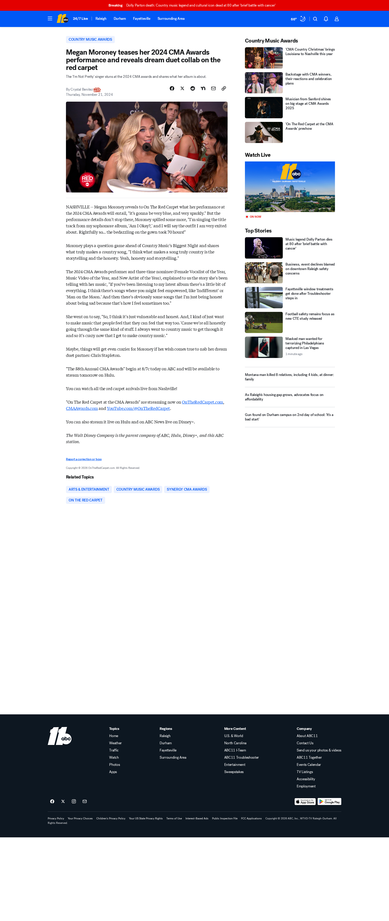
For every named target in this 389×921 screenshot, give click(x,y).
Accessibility (306, 779)
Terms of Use (174, 818)
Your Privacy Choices (80, 818)
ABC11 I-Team (235, 750)
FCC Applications (251, 818)
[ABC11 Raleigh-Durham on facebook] (52, 801)
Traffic (114, 750)
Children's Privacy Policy (110, 818)
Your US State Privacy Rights (146, 818)
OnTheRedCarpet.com (202, 402)
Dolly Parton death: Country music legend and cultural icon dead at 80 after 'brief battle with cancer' (192, 5)
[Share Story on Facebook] (172, 88)
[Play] (290, 186)
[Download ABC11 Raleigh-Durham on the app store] (305, 801)
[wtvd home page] (60, 736)
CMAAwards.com (82, 408)
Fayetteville (141, 18)
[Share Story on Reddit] (193, 88)
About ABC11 (307, 736)
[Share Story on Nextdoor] (203, 88)
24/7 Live (80, 18)
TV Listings (305, 772)
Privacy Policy (56, 818)
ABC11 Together (309, 757)
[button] (50, 18)
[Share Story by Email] (213, 88)
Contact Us (305, 743)
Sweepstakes (234, 772)
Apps (113, 772)
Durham (120, 18)
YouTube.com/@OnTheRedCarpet (138, 408)
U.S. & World (233, 736)
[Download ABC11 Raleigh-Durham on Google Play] (329, 801)
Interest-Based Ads (196, 818)
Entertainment (234, 765)
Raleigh (100, 18)
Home (113, 736)
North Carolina (235, 743)
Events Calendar (309, 765)
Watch (114, 757)
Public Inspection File (224, 818)
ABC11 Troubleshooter (241, 757)
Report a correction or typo (84, 459)
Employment (306, 786)
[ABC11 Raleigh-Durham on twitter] (63, 801)
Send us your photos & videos (319, 750)
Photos (114, 765)
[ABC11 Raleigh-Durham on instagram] (73, 801)
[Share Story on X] (182, 88)
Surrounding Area (171, 18)
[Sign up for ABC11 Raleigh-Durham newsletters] (84, 801)
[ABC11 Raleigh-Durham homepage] (62, 19)
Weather (115, 743)
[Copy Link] (224, 88)
